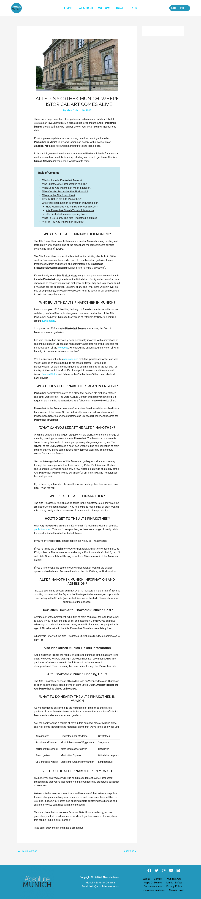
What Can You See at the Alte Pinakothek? (65, 191)
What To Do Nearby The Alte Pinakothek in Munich (69, 217)
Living (68, 8)
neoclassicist (70, 359)
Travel (120, 8)
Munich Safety (174, 882)
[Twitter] (156, 870)
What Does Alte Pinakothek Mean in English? (66, 187)
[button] (179, 8)
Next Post (129, 851)
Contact (158, 878)
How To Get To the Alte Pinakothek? (61, 199)
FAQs (133, 8)
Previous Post (27, 851)
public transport (42, 529)
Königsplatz (48, 320)
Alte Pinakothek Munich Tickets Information (70, 210)
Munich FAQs (174, 878)
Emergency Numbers (153, 890)
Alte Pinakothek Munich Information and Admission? (70, 202)
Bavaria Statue (49, 374)
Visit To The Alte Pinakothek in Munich (63, 221)
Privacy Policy (174, 886)
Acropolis (63, 347)
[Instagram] (163, 870)
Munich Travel (176, 890)
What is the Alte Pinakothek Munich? (62, 180)
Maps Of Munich (153, 882)
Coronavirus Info (153, 886)
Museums (104, 8)
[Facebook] (149, 870)
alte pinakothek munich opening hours (66, 214)
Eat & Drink (85, 8)
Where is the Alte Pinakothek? (58, 195)
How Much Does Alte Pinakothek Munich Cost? (72, 206)
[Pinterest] (178, 870)
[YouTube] (171, 870)
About (146, 878)
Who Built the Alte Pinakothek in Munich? (64, 184)
